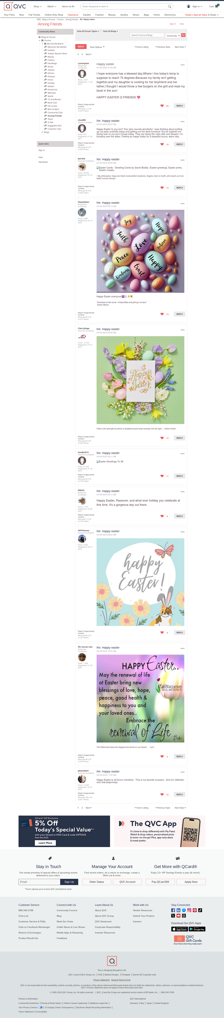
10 (87, 797)
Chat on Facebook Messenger (34, 927)
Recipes (51, 76)
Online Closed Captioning (75, 1003)
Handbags (52, 63)
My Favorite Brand (55, 43)
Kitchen (51, 73)
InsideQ (51, 50)
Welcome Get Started (57, 46)
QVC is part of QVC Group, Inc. (82, 975)
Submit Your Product (143, 916)
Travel (50, 119)
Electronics (170, 14)
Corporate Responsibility (107, 927)
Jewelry (124, 14)
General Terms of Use (121, 980)
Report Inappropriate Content (86, 105)
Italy (142, 1003)
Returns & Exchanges (30, 932)
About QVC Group (104, 916)
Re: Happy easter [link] (87, 19)
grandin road (150, 975)
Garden (87, 14)
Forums (60, 19)
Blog (59, 916)
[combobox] (123, 6)
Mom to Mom (53, 109)
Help (182, 23)
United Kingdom (161, 1003)
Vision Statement (26, 1012)
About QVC (101, 910)
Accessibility (41, 1012)
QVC (39, 19)
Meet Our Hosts (65, 921)
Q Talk (50, 122)
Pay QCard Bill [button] (160, 881)
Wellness (52, 92)
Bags (146, 14)
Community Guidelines (29, 1003)
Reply (179, 105)
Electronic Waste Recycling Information (93, 1007)
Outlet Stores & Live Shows (71, 927)
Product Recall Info (28, 938)
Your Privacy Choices (28, 1007)
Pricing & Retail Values (51, 1003)
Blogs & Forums (48, 19)
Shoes (136, 14)
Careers (137, 921)
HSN (100, 975)
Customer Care (54, 128)
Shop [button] (36, 6)
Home (157, 14)
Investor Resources (105, 932)
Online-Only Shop (54, 14)
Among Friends (72, 19)
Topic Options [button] (96, 47)
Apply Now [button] (191, 881)
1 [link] (78, 54)
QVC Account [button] (127, 881)
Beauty (112, 14)
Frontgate (126, 975)
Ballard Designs (112, 975)
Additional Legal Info (98, 1003)
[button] (189, 6)
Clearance (73, 14)
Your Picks (9, 14)
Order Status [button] (96, 881)
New (21, 14)
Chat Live (23, 916)
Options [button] (182, 65)
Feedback (62, 938)
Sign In (173, 23)
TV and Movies (54, 99)
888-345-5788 (26, 910)
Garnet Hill (137, 975)
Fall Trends (34, 14)
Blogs (46, 132)
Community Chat (55, 112)
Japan (149, 1003)
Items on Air (68, 6)
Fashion (99, 14)
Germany (134, 1003)
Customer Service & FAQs (32, 921)
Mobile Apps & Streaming (70, 932)
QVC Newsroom (103, 921)
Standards (43, 161)
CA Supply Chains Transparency (59, 1007)
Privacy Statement (101, 980)
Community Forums (67, 910)
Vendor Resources (142, 910)
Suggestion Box (55, 125)
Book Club (52, 102)
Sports (50, 96)
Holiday (51, 82)
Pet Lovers (52, 105)
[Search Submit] (170, 6)
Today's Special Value (57, 53)
